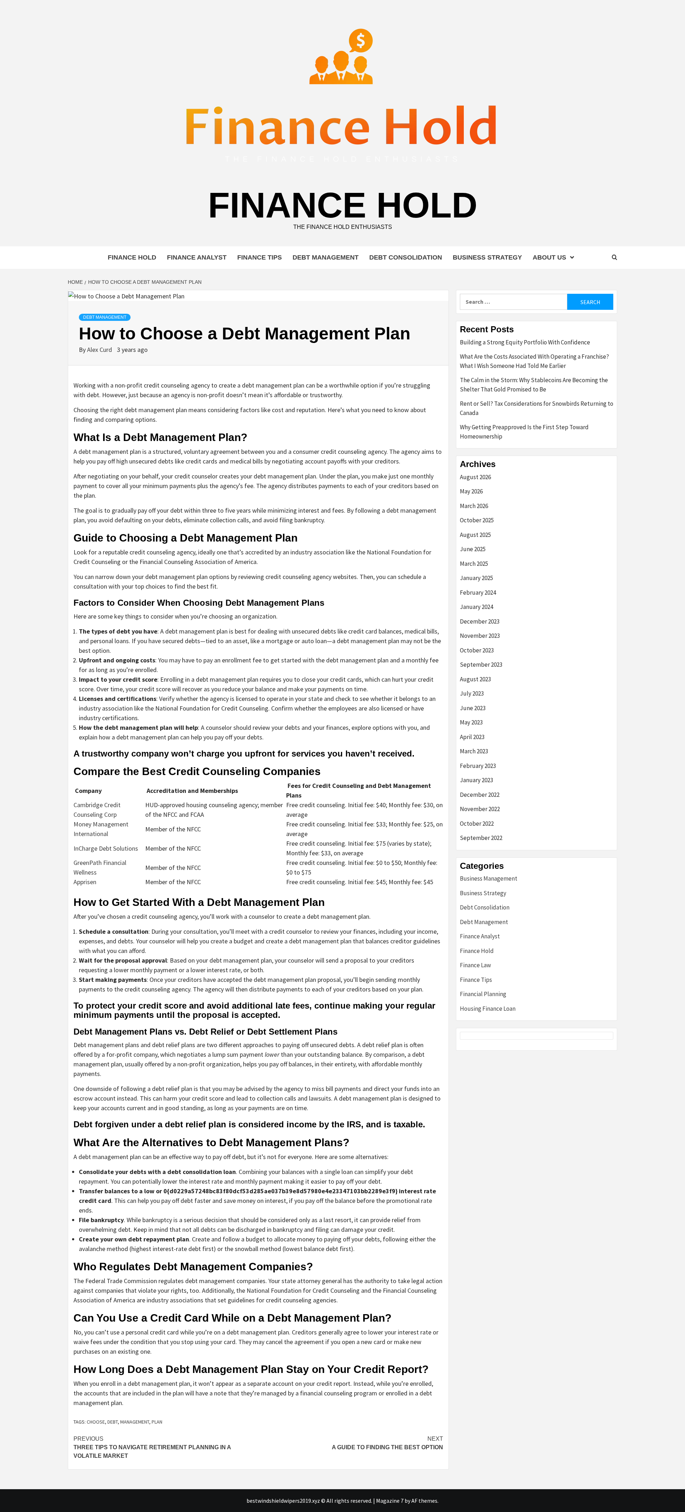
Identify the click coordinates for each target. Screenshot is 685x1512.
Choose (96, 1422)
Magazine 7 (390, 1500)
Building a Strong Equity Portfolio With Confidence (525, 342)
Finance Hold (342, 205)
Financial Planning (483, 994)
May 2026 (471, 491)
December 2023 (479, 621)
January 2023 (476, 780)
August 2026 (475, 477)
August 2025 (475, 535)
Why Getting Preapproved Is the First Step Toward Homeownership (524, 431)
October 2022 (477, 823)
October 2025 (477, 520)
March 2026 (474, 506)
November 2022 (480, 809)
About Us (549, 257)
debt (112, 1422)
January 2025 (476, 578)
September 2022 (481, 838)
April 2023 (472, 737)
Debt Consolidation (405, 257)
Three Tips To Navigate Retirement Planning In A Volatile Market (152, 1447)
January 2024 (476, 607)
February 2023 (478, 766)
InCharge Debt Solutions (105, 848)
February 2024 (478, 592)
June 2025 (473, 549)
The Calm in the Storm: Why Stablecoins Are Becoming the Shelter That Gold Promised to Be (534, 384)
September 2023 (481, 664)
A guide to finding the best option (387, 1443)
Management (134, 1422)
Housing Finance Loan (488, 1009)
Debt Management (326, 257)
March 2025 (474, 564)
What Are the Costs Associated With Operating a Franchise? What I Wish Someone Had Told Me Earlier (534, 361)
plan (157, 1422)
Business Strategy (487, 257)
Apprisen (84, 882)
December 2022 (479, 795)
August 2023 (475, 679)
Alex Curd (100, 349)
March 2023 (474, 751)
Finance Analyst (197, 257)
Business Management (488, 878)
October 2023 (477, 650)
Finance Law (475, 965)
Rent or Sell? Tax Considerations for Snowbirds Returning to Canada (536, 408)
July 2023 (472, 693)
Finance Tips (259, 257)
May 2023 (471, 722)
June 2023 (473, 708)
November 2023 (480, 636)
